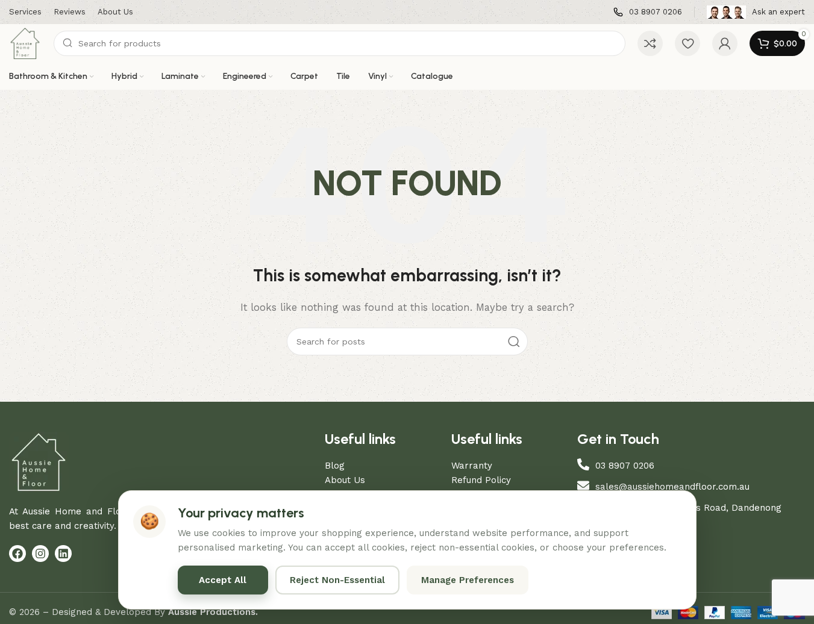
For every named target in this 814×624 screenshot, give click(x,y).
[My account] (725, 43)
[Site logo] (25, 42)
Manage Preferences (467, 580)
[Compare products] (650, 43)
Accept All (222, 580)
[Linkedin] (63, 553)
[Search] (514, 341)
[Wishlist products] (687, 43)
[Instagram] (40, 553)
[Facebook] (17, 553)
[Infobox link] (647, 12)
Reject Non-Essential (337, 580)
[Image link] (39, 461)
